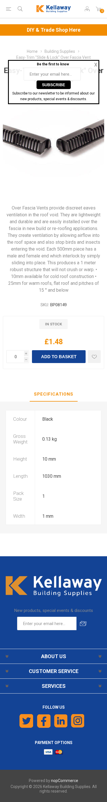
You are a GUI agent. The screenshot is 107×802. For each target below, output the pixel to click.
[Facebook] (43, 721)
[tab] (53, 394)
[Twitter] (26, 721)
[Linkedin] (61, 721)
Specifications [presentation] (53, 394)
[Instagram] (78, 721)
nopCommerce (64, 780)
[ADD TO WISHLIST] (94, 356)
